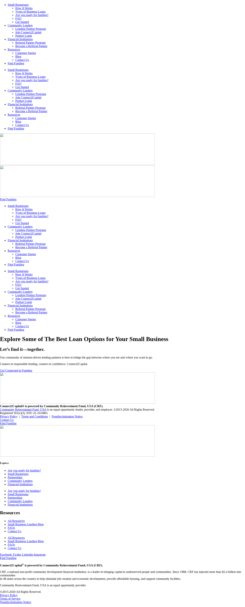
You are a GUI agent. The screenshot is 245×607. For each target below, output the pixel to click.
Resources (14, 49)
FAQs (11, 527)
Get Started (22, 22)
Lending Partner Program (30, 28)
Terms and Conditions (34, 416)
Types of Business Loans (30, 11)
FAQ (18, 18)
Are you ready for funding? (31, 15)
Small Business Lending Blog (26, 524)
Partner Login (23, 35)
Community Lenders (20, 25)
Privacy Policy (9, 416)
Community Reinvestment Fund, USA (23, 409)
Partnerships (15, 477)
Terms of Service (10, 598)
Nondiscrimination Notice (67, 416)
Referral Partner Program (30, 42)
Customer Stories (25, 53)
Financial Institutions (20, 39)
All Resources (16, 521)
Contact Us (22, 60)
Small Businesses (18, 4)
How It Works (24, 8)
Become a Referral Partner (31, 46)
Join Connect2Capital (28, 32)
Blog (18, 56)
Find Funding (16, 63)
